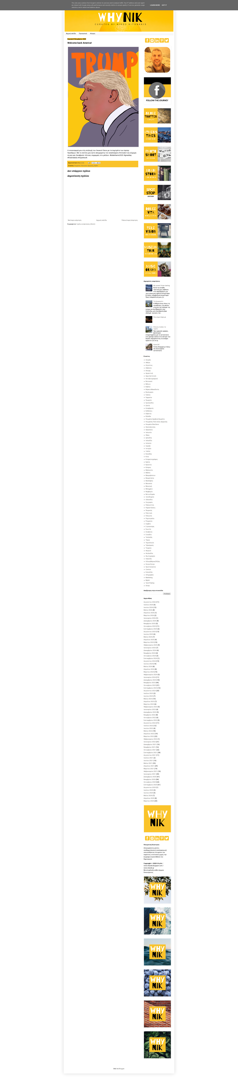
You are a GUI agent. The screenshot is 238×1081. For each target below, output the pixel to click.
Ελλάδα (148, 416)
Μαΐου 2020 (148, 795)
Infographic (150, 575)
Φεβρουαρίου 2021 (150, 771)
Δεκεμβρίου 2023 (150, 680)
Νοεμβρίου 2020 (149, 779)
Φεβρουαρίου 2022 (150, 739)
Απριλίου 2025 (149, 640)
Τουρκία (148, 548)
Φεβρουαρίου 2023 (150, 707)
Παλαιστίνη (150, 505)
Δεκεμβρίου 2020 (150, 777)
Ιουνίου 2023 (148, 696)
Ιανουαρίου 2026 (150, 618)
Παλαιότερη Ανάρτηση (130, 220)
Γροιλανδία (149, 403)
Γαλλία (148, 395)
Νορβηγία (149, 491)
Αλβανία (149, 368)
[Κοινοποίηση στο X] (96, 163)
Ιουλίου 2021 (148, 758)
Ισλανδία (149, 440)
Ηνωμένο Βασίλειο (152, 424)
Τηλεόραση (149, 545)
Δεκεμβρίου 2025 (150, 621)
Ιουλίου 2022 (148, 726)
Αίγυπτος (149, 365)
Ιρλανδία (149, 438)
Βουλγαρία (149, 392)
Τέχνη (148, 540)
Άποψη (148, 371)
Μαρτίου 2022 (149, 736)
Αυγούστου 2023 (150, 691)
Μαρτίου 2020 (149, 801)
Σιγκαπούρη (150, 526)
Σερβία (148, 524)
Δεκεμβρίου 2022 (150, 712)
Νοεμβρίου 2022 (149, 715)
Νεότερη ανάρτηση (74, 220)
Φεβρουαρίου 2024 (150, 674)
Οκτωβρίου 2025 (150, 626)
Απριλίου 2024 (149, 669)
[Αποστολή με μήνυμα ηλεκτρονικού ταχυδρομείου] (92, 163)
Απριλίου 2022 (149, 734)
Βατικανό (149, 381)
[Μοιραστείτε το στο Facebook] (98, 163)
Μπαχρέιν (149, 489)
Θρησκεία (149, 430)
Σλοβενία (149, 532)
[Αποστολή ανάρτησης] (88, 163)
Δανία (148, 405)
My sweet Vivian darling (161, 285)
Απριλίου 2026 (149, 613)
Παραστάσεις (150, 508)
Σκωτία (148, 529)
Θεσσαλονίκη (150, 427)
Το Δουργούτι (158, 301)
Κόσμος (92, 33)
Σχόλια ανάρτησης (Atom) (86, 224)
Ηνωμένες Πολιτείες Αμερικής (84, 166)
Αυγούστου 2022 (150, 723)
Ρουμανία (149, 521)
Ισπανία (148, 443)
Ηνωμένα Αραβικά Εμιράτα (155, 419)
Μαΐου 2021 (148, 763)
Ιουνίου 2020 (148, 793)
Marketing (149, 577)
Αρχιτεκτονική (151, 376)
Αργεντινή (149, 373)
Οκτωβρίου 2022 (150, 717)
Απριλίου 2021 (149, 766)
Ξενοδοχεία (150, 497)
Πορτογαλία (150, 518)
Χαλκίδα (149, 559)
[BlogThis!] (94, 163)
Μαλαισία (149, 470)
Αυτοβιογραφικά (152, 379)
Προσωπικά (83, 33)
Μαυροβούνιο (150, 475)
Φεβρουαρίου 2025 (150, 645)
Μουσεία (149, 483)
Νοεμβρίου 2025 (149, 623)
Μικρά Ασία (150, 478)
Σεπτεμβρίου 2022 (150, 720)
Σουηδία (149, 534)
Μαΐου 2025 (148, 637)
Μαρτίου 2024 (149, 672)
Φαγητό (148, 551)
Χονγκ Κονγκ (150, 564)
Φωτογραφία (150, 556)
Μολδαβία (149, 481)
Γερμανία (149, 397)
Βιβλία (148, 387)
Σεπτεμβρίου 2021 (150, 752)
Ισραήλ (148, 446)
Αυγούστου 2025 (150, 632)
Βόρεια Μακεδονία (152, 389)
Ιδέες (147, 435)
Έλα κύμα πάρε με (159, 317)
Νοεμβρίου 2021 (149, 747)
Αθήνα (148, 362)
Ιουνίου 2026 (148, 607)
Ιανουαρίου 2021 (150, 774)
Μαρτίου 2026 (149, 615)
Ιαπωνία (149, 432)
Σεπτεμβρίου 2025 (150, 629)
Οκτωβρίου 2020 (150, 782)
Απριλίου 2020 (149, 798)
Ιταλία (148, 451)
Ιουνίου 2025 (148, 634)
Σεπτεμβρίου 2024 (150, 658)
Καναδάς (149, 454)
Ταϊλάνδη (149, 537)
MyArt (96, 166)
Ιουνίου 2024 (148, 664)
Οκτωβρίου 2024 (150, 656)
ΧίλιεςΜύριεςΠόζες (153, 561)
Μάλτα (148, 473)
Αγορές (148, 360)
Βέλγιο (148, 384)
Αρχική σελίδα (71, 33)
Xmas (148, 586)
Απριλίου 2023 (149, 701)
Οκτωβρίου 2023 (150, 685)
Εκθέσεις (149, 411)
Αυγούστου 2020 (150, 787)
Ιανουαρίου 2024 (150, 677)
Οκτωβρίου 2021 (150, 750)
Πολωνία (149, 516)
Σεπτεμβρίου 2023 (150, 688)
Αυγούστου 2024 (150, 661)
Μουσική (149, 486)
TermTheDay (150, 583)
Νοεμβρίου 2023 (149, 682)
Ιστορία (148, 448)
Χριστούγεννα (151, 567)
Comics (148, 569)
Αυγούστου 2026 (150, 602)
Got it (164, 5)
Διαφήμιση (149, 408)
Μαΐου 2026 (148, 610)
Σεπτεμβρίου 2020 (150, 785)
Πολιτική (149, 513)
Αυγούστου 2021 (150, 755)
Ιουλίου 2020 (148, 790)
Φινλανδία (149, 553)
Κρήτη (148, 462)
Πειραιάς (149, 510)
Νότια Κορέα (150, 494)
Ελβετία (148, 414)
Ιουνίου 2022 (148, 728)
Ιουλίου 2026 (148, 605)
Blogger (121, 1069)
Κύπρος (148, 467)
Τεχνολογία (150, 543)
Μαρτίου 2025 (149, 642)
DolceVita (149, 572)
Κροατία (149, 465)
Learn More (155, 5)
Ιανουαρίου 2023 (150, 709)
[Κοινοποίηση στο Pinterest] (99, 163)
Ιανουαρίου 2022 (150, 742)
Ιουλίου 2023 (148, 693)
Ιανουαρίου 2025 (150, 648)
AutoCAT (156, 345)
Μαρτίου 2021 (149, 769)
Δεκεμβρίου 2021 (150, 744)
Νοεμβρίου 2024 (149, 653)
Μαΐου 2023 (148, 699)
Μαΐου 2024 (148, 666)
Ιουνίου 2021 (148, 760)
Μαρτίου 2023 (149, 704)
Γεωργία (149, 400)
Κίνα (147, 457)
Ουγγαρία (149, 502)
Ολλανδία (149, 499)
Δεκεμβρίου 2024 (150, 650)
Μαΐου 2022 (148, 731)
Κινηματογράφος (152, 459)
